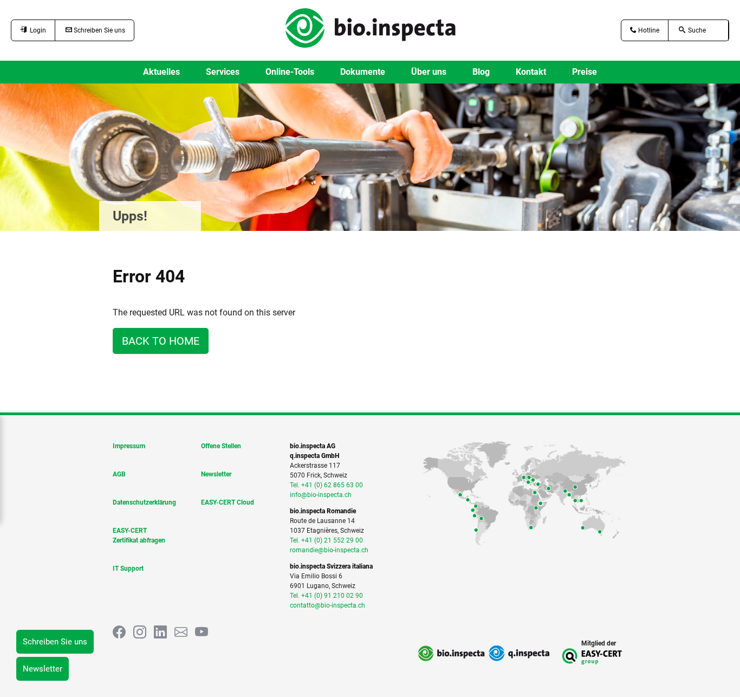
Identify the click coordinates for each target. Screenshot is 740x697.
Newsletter (42, 669)
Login (36, 30)
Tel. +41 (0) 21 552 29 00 (326, 540)
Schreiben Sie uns (98, 30)
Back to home (160, 340)
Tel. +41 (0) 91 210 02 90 (326, 595)
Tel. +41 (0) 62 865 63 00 (326, 485)
